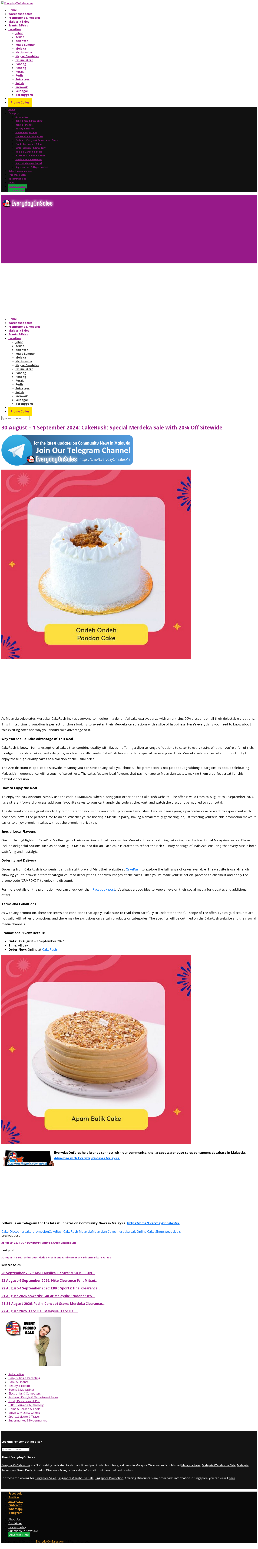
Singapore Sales (45, 1478)
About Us (14, 1519)
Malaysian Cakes (104, 1231)
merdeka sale (126, 1231)
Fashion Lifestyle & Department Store (36, 140)
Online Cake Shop (150, 1231)
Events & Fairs (18, 25)
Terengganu (24, 95)
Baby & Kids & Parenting (28, 120)
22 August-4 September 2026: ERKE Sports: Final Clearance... (50, 1288)
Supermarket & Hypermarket (31, 167)
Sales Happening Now (20, 171)
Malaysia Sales (18, 21)
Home (12, 10)
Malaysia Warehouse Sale (219, 1465)
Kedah (19, 37)
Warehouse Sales (20, 14)
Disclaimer (15, 1523)
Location (14, 29)
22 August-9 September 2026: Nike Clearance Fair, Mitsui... (49, 1280)
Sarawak (21, 87)
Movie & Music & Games (28, 159)
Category (13, 113)
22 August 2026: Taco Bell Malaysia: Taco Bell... (39, 1311)
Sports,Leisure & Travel (28, 163)
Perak (19, 72)
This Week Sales (17, 174)
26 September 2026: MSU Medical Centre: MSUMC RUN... (48, 1273)
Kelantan (21, 41)
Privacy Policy (17, 1527)
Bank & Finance (24, 124)
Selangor (21, 91)
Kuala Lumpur (25, 45)
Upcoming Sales (17, 178)
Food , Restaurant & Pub (28, 144)
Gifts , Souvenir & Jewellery (30, 147)
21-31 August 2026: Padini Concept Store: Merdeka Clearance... (53, 1303)
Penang (20, 68)
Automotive (22, 117)
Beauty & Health (24, 128)
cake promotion (37, 1231)
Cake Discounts (13, 1231)
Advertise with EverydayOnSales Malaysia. (87, 1158)
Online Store (24, 60)
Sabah (19, 83)
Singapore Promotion (109, 1478)
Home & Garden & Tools (28, 151)
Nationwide (23, 52)
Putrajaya (22, 79)
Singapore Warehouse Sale (75, 1478)
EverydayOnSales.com (15, 1465)
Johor (19, 33)
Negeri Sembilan (27, 56)
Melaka (20, 48)
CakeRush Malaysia (77, 1231)
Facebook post (104, 889)
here (232, 1478)
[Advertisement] (106, 236)
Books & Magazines (26, 132)
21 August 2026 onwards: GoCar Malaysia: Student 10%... (48, 1296)
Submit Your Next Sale (23, 1531)
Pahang (20, 64)
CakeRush (133, 869)
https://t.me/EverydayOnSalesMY (153, 1223)
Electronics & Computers (29, 136)
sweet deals (172, 1231)
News (11, 182)
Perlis (19, 75)
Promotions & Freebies (24, 18)
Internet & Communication (30, 155)
